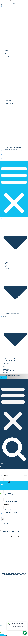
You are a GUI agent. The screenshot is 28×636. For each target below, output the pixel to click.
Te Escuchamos (6, 157)
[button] (14, 189)
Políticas (7, 56)
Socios (6, 53)
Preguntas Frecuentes (8, 155)
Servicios (4, 521)
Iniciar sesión (18, 619)
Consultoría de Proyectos (11, 149)
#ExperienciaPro (7, 152)
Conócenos (6, 475)
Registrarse (12, 619)
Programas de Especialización (12, 102)
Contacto (5, 153)
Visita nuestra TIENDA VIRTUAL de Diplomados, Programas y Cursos (11, 374)
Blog (4, 154)
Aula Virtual (5, 159)
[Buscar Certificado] (14, 461)
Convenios (7, 55)
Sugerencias (5, 381)
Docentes (7, 52)
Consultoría (6, 504)
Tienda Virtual (4, 465)
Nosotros (7, 50)
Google (3, 577)
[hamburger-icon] (25, 475)
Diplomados (8, 100)
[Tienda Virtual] (2, 464)
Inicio (4, 6)
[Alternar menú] (3, 479)
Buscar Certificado (6, 462)
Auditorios (5, 150)
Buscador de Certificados (9, 158)
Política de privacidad (12, 596)
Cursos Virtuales (9, 103)
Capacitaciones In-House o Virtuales (13, 147)
